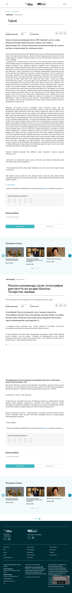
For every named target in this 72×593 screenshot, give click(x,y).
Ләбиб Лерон (9, 14)
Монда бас (61, 582)
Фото (5, 549)
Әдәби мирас (30, 552)
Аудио (5, 555)
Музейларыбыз (30, 549)
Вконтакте (45, 188)
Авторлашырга (20, 226)
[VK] (5, 539)
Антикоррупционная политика (32, 577)
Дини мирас (30, 557)
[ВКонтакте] (56, 33)
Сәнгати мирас (53, 547)
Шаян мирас (53, 549)
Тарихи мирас (30, 547)
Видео (5, 552)
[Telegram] (60, 33)
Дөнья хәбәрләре (10, 279)
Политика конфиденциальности (56, 586)
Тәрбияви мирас (31, 555)
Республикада (53, 555)
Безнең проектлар (8, 557)
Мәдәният (52, 552)
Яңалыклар (16, 11)
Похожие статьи (14, 243)
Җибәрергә (49, 226)
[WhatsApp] (64, 33)
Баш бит (8, 11)
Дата (34, 33)
